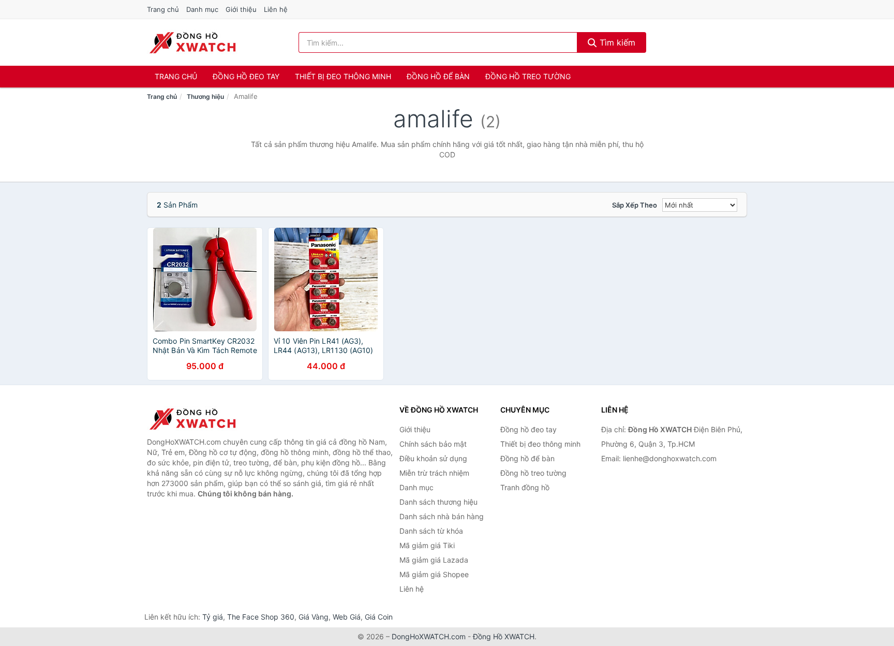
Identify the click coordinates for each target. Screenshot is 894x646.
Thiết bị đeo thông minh (343, 76)
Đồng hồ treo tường (528, 76)
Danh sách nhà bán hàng (441, 516)
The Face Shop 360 (260, 616)
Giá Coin (379, 616)
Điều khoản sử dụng (433, 458)
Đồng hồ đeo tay (246, 76)
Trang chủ (163, 9)
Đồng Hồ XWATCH (503, 636)
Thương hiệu (205, 96)
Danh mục (202, 9)
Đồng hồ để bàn (438, 76)
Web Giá (347, 616)
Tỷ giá (212, 616)
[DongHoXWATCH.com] (192, 42)
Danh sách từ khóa (431, 530)
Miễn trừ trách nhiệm (434, 472)
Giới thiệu (241, 9)
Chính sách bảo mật (433, 443)
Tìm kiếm (616, 42)
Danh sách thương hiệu (438, 501)
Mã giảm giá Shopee (434, 574)
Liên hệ (276, 9)
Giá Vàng (314, 616)
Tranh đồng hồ (524, 487)
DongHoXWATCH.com (429, 636)
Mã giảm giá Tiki (427, 545)
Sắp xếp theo (634, 205)
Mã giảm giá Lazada (433, 559)
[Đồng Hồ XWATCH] (198, 419)
